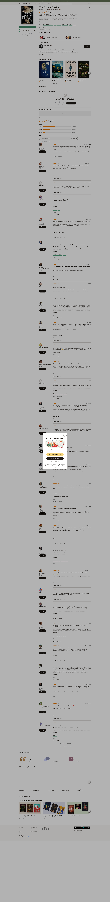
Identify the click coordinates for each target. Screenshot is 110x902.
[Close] (65, 435)
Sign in (59, 461)
